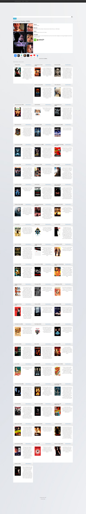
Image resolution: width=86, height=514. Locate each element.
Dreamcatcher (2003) (18, 144)
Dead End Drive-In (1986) (39, 144)
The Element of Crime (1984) (38, 65)
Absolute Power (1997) (39, 403)
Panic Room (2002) (18, 344)
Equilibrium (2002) (18, 184)
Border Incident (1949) (58, 363)
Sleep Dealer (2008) (38, 124)
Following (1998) (38, 284)
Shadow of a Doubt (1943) (18, 285)
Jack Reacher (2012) (58, 423)
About (23, 1)
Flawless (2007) (57, 324)
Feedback (26, 1)
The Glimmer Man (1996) (19, 383)
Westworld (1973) (18, 124)
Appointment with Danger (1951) (57, 404)
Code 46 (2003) (37, 104)
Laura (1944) (17, 363)
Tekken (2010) (17, 64)
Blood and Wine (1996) (39, 264)
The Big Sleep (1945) (58, 284)
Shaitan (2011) (37, 224)
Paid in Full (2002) (18, 244)
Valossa (42, 497)
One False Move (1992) (19, 443)
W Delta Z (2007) (18, 463)
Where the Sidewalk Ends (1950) (59, 265)
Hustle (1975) (37, 383)
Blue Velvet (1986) (57, 304)
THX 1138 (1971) (57, 84)
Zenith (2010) (37, 184)
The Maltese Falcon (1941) (18, 305)
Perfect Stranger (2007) (58, 443)
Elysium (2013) (57, 164)
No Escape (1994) (18, 164)
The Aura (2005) (37, 304)
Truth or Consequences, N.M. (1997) (39, 205)
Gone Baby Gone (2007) (58, 204)
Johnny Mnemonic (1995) (19, 104)
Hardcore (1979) (57, 344)
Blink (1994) (37, 344)
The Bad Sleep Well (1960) (38, 245)
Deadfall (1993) (37, 363)
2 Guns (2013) (17, 224)
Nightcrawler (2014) (18, 423)
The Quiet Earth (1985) (58, 124)
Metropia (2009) (57, 64)
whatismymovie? (18, 1)
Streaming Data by (41, 58)
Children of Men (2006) (19, 204)
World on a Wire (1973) (39, 84)
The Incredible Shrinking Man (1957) (58, 145)
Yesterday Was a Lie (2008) (57, 105)
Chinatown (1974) (18, 264)
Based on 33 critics (41, 40)
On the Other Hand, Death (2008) (57, 384)
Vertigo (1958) (37, 443)
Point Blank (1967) (38, 324)
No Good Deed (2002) (38, 423)
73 (35, 40)
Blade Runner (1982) (38, 164)
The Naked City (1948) (19, 324)
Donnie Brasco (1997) (58, 244)
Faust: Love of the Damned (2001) (57, 185)
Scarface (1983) (57, 224)
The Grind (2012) (18, 403)
